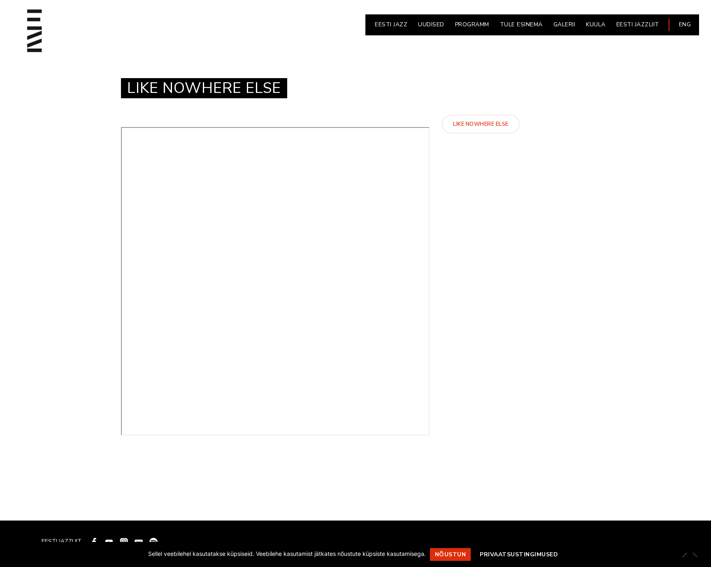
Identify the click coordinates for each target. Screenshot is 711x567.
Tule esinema (521, 24)
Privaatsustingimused (519, 554)
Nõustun (450, 554)
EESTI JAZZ (391, 24)
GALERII (564, 24)
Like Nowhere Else (481, 124)
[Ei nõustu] (694, 555)
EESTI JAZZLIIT (637, 24)
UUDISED (431, 24)
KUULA (596, 24)
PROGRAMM (472, 24)
